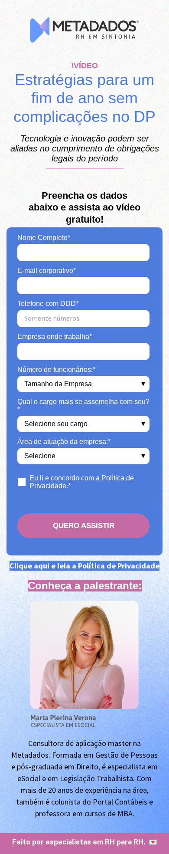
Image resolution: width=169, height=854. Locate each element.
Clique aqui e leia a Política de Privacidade (84, 566)
